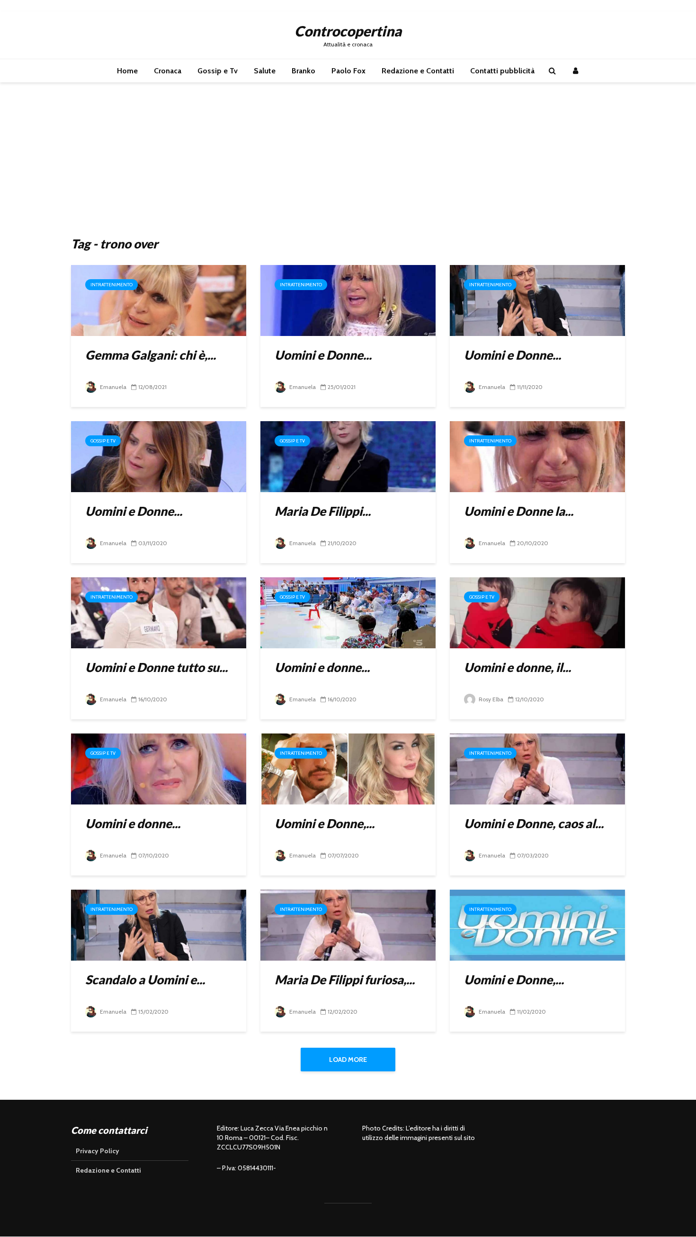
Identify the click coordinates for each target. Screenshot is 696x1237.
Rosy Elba (490, 699)
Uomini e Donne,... (325, 823)
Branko (303, 70)
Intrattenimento (111, 285)
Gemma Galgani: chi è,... (150, 354)
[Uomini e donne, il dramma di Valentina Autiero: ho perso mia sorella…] (537, 612)
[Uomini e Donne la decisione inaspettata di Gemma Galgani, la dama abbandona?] (537, 455)
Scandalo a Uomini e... (145, 979)
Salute (265, 70)
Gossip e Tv (217, 70)
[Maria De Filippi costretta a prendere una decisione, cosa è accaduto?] (348, 455)
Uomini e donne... (322, 667)
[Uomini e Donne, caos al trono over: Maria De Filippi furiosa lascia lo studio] (537, 768)
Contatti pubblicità (502, 70)
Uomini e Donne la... (518, 511)
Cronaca (167, 70)
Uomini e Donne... (323, 354)
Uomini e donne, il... (517, 667)
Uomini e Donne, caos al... (534, 823)
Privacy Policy (97, 1151)
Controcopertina (348, 30)
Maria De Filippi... (323, 511)
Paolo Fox (348, 70)
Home (127, 70)
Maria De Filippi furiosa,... (345, 979)
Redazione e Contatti (418, 70)
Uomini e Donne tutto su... (156, 667)
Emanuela (112, 386)
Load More (348, 1059)
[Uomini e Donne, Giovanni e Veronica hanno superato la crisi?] (348, 768)
